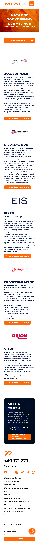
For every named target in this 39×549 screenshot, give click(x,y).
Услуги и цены (11, 481)
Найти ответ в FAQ (20, 429)
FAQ (6, 491)
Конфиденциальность (13, 528)
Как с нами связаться (15, 515)
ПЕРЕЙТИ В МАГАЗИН (19, 118)
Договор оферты (11, 531)
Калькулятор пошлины (16, 488)
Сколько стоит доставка (17, 505)
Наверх (19, 539)
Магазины (9, 485)
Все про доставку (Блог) (17, 508)
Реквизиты (8, 535)
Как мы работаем (13, 478)
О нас (7, 495)
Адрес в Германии (13, 511)
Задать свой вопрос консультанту (19, 437)
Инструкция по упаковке (17, 501)
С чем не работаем (14, 498)
